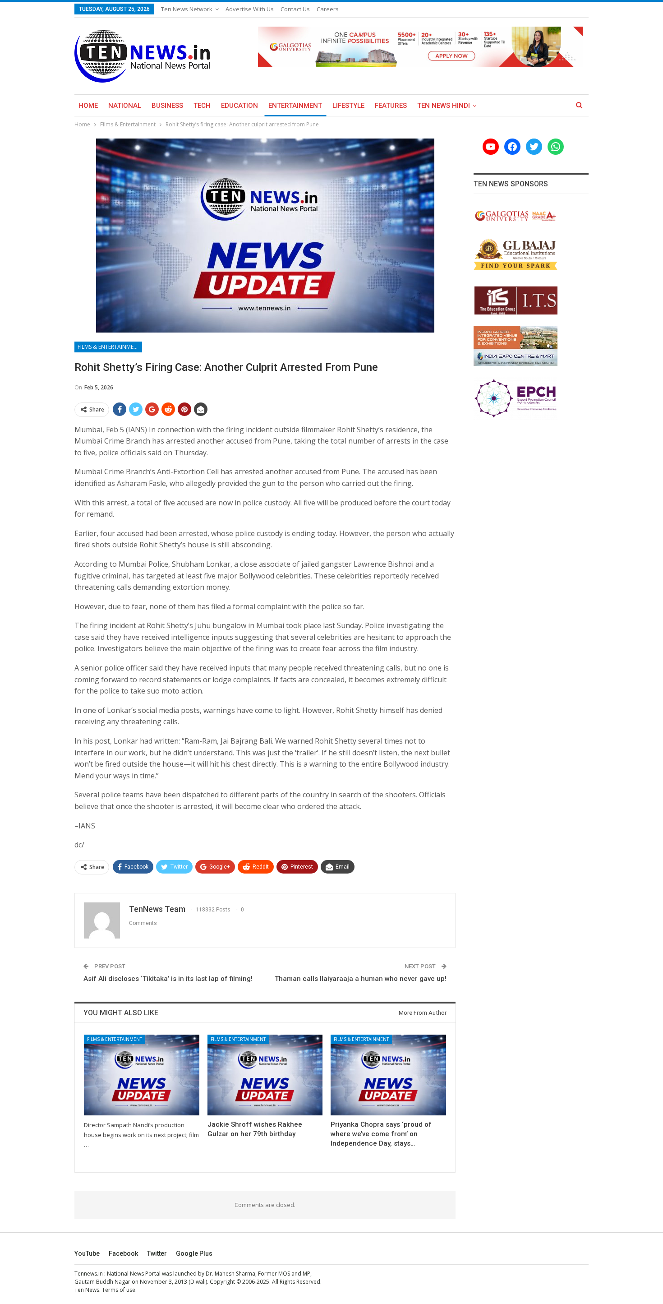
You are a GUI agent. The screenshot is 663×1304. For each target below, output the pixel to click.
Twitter (157, 1253)
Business (167, 106)
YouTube (87, 1253)
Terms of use (118, 1290)
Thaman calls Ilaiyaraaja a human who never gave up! (361, 979)
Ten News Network (186, 9)
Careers (328, 9)
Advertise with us (250, 9)
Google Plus (194, 1253)
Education (239, 106)
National (124, 106)
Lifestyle (348, 106)
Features (391, 106)
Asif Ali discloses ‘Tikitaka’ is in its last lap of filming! (168, 979)
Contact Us (295, 9)
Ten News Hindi (443, 106)
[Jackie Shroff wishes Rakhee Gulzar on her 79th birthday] (265, 1075)
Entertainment (295, 106)
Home (88, 106)
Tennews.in (88, 1273)
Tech (202, 106)
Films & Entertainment (109, 347)
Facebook (123, 1253)
